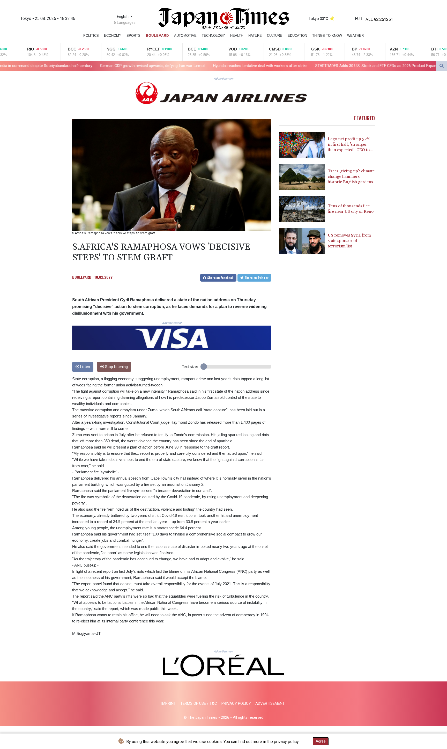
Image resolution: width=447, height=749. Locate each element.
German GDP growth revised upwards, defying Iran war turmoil (87, 65)
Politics (91, 36)
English (123, 16)
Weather (355, 36)
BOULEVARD (81, 277)
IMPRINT (168, 703)
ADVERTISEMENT (270, 703)
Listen (84, 367)
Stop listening (116, 367)
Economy (112, 36)
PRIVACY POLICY (236, 703)
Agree (321, 741)
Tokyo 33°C (318, 18)
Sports (133, 36)
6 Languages (125, 22)
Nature (255, 36)
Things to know (327, 36)
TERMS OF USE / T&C (198, 703)
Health (236, 36)
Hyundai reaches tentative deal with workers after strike (194, 65)
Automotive (185, 36)
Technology (213, 36)
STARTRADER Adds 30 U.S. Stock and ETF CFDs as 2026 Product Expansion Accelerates (324, 65)
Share (220, 277)
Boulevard (157, 36)
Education (297, 36)
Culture (274, 36)
